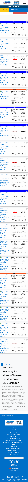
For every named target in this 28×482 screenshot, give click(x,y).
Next (8, 364)
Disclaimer (13, 446)
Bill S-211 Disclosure (13, 448)
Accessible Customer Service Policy (13, 443)
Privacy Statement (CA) (13, 441)
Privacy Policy (21, 475)
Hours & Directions (13, 434)
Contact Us (4, 475)
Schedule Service (13, 454)
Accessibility (12, 475)
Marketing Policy (13, 450)
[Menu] (24, 3)
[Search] (3, 458)
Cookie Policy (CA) (13, 438)
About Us (13, 432)
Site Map (6, 476)
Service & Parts (13, 452)
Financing (13, 436)
